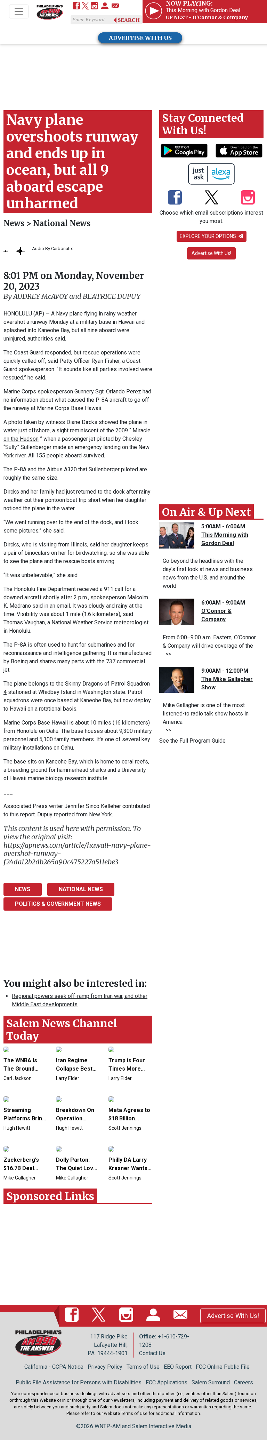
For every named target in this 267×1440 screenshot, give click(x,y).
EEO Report (178, 1366)
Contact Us (152, 1353)
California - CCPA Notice (53, 1366)
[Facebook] (76, 6)
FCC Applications (166, 1382)
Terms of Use (143, 1366)
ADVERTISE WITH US (140, 37)
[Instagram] (94, 6)
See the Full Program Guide (192, 740)
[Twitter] (85, 6)
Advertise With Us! (211, 253)
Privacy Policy (105, 1366)
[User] (104, 6)
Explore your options (208, 236)
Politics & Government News (58, 904)
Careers (243, 1382)
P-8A (20, 644)
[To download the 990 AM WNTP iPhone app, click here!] (239, 151)
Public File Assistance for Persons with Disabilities (78, 1382)
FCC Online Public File (223, 1366)
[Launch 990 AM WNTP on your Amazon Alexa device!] (211, 174)
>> (167, 654)
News (14, 223)
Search (129, 20)
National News (61, 223)
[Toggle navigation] (19, 11)
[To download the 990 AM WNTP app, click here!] (184, 151)
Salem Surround (211, 1382)
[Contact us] (115, 6)
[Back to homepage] (49, 12)
